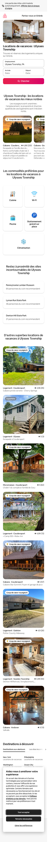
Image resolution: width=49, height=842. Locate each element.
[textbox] (13, 73)
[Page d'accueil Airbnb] (5, 16)
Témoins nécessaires (23, 819)
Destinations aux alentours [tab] (14, 749)
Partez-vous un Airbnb (32, 15)
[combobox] (23, 64)
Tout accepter (24, 812)
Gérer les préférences (23, 825)
